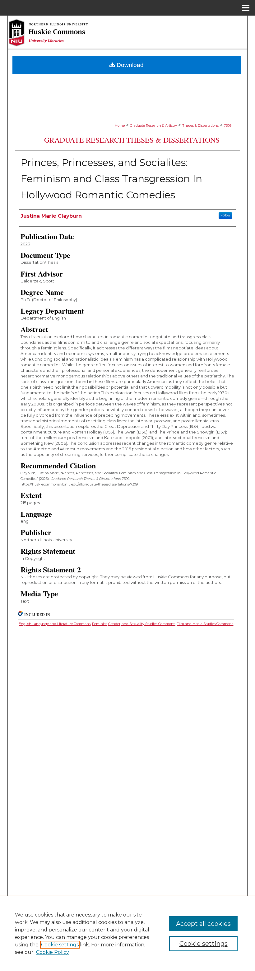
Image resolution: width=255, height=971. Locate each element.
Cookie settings (60, 945)
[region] (127, 933)
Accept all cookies (203, 923)
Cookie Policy (52, 952)
